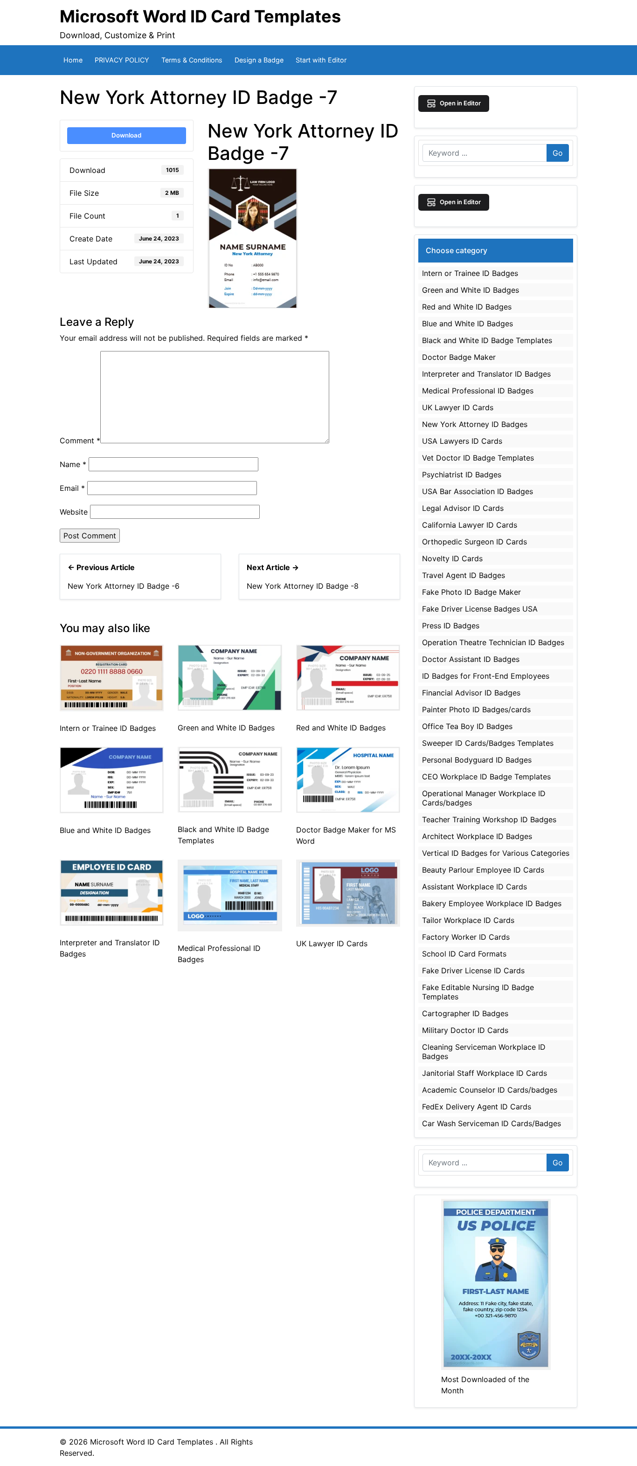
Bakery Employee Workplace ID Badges (491, 903)
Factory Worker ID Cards (466, 937)
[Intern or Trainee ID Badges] (112, 677)
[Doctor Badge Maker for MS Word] (348, 779)
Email (72, 488)
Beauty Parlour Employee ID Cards (483, 869)
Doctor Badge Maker (459, 357)
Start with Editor (321, 60)
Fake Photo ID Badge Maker (471, 592)
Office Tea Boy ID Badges (467, 726)
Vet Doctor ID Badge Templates (478, 457)
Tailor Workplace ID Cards (468, 920)
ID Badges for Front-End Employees (485, 676)
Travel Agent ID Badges (463, 575)
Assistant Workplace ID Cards (474, 886)
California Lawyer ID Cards (469, 525)
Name (73, 464)
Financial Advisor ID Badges (471, 692)
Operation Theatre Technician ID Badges (493, 642)
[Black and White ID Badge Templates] (230, 779)
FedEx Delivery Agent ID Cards (476, 1106)
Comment (80, 440)
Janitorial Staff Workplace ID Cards (484, 1073)
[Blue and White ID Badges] (112, 779)
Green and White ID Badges (226, 727)
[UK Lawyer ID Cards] (348, 892)
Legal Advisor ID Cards (463, 508)
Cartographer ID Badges (465, 1013)
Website (74, 511)
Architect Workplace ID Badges (477, 836)
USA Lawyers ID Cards (462, 441)
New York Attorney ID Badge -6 (124, 586)
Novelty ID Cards (452, 558)
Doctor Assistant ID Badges (470, 659)
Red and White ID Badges (341, 727)
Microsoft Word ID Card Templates (200, 16)
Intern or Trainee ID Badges (108, 728)
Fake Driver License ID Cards (473, 970)
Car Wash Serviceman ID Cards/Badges (491, 1123)
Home (73, 60)
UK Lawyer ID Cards (331, 943)
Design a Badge (259, 60)
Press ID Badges (450, 625)
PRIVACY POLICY (122, 60)
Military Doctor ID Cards (465, 1030)
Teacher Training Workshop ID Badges (489, 819)
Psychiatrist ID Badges (461, 474)
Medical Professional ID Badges (477, 390)
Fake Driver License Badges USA (480, 608)
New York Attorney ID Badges (474, 424)
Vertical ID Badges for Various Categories (495, 853)
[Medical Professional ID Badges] (230, 894)
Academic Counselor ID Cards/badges (489, 1089)
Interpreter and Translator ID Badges (486, 374)
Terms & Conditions (191, 60)
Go (558, 153)
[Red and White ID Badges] (348, 677)
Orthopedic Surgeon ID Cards (474, 541)
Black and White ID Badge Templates (487, 340)
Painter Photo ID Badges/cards (476, 709)
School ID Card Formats (464, 953)
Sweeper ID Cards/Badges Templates (488, 743)
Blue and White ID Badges (105, 830)
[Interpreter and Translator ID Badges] (112, 891)
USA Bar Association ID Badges (477, 491)
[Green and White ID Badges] (230, 676)
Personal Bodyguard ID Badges (477, 759)
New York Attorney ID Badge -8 (303, 586)
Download (126, 135)
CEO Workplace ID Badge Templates (486, 776)
